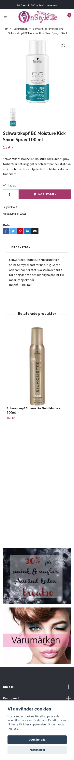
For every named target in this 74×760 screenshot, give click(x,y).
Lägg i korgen (47, 197)
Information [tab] (20, 250)
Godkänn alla (37, 739)
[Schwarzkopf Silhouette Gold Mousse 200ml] (37, 369)
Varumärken (21, 31)
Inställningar (37, 749)
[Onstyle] (37, 18)
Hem (5, 31)
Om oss (8, 690)
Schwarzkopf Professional (48, 31)
